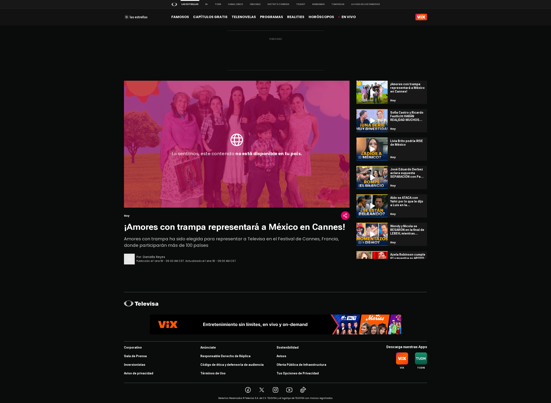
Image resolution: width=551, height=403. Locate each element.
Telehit (300, 4)
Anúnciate (208, 347)
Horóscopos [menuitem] (321, 16)
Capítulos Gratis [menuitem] (210, 16)
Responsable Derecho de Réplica (225, 356)
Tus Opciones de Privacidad (298, 373)
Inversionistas (134, 364)
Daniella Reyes (154, 257)
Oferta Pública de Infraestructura (301, 364)
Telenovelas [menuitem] (244, 16)
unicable (255, 4)
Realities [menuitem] (295, 16)
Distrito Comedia (278, 4)
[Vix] (421, 17)
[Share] (345, 215)
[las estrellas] (135, 17)
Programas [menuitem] (271, 16)
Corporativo (133, 347)
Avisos (281, 356)
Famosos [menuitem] (180, 16)
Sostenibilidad (288, 347)
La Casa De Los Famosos (365, 4)
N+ (206, 4)
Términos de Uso (213, 373)
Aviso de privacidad (138, 373)
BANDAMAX (318, 4)
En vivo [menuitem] (349, 16)
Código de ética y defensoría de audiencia (232, 364)
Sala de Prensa (135, 356)
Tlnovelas (337, 4)
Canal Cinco (235, 4)
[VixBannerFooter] (275, 324)
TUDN (218, 4)
